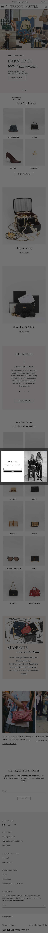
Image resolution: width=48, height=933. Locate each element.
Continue (12, 471)
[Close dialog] (45, 452)
